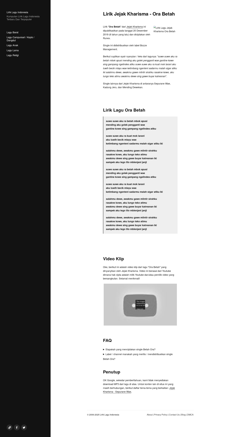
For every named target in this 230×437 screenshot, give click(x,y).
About (149, 414)
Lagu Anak (12, 45)
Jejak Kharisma (134, 26)
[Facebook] (17, 427)
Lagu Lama (13, 50)
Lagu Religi (13, 55)
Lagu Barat (12, 32)
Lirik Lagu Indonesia (17, 12)
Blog (183, 414)
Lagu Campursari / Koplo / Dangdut (20, 38)
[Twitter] (24, 427)
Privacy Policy (160, 414)
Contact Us (174, 414)
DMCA (190, 414)
